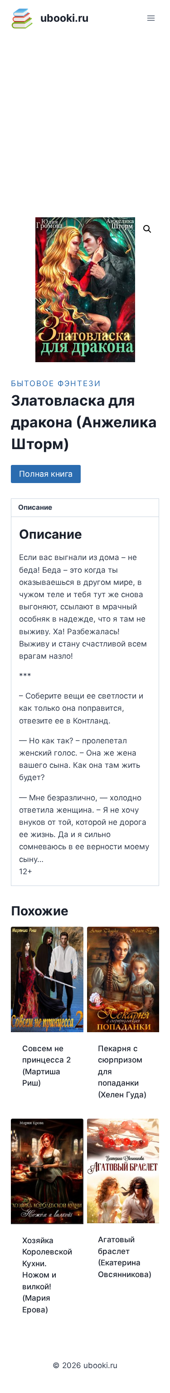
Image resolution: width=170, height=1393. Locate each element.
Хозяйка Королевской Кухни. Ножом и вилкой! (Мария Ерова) (47, 1275)
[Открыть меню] (150, 18)
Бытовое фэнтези (56, 383)
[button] (147, 229)
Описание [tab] (35, 507)
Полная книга (46, 474)
